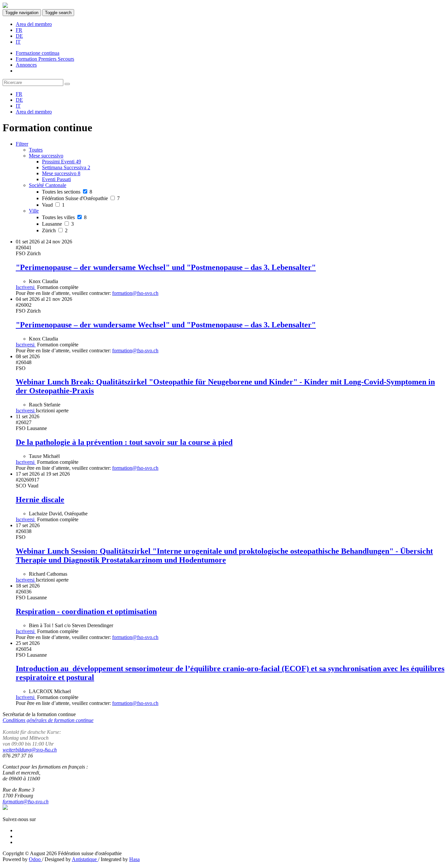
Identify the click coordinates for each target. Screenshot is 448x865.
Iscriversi (26, 287)
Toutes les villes (64, 217)
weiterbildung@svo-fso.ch (30, 749)
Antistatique (85, 859)
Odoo (35, 859)
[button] (46, 155)
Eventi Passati (56, 179)
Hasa (134, 859)
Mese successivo (61, 173)
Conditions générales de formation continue (48, 720)
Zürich (55, 230)
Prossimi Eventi (61, 161)
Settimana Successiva (66, 167)
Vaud (53, 205)
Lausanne (58, 224)
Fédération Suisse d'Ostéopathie (81, 198)
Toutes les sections (67, 192)
